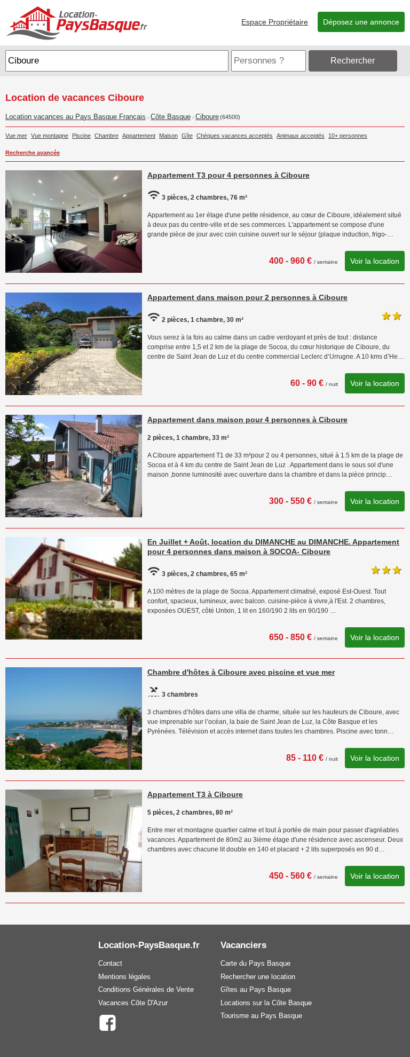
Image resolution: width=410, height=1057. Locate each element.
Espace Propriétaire (274, 22)
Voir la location (374, 261)
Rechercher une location (257, 977)
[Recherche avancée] (402, 61)
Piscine (81, 135)
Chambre (106, 135)
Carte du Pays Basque (255, 963)
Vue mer (16, 135)
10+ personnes (347, 135)
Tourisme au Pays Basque (261, 1016)
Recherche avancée (32, 152)
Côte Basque (171, 117)
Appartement (138, 135)
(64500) (230, 117)
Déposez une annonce (361, 22)
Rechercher (352, 60)
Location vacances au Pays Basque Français (75, 117)
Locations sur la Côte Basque (266, 1003)
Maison (168, 135)
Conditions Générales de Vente (146, 989)
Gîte (187, 135)
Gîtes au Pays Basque (255, 989)
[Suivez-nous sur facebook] (107, 1022)
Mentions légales (124, 977)
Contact (110, 963)
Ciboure (207, 117)
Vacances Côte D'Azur (133, 1003)
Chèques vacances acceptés (234, 135)
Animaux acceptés (301, 135)
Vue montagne (49, 135)
